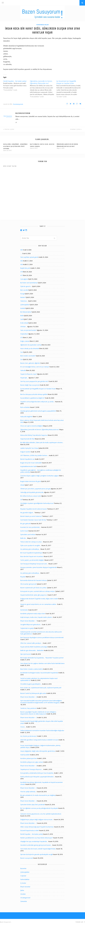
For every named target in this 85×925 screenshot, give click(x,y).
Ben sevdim (24, 290)
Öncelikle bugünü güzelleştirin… (31, 684)
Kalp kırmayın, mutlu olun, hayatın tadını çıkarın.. (36, 617)
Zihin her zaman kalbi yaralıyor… (31, 643)
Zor (21, 359)
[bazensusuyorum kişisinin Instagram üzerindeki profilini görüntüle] (26, 230)
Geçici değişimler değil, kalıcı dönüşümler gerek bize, (37, 751)
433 (21, 250)
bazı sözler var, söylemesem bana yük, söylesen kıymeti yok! (40, 688)
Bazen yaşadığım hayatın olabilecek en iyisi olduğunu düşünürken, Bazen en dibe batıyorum (38, 713)
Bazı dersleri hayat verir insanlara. (31, 556)
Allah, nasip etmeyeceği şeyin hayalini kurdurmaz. (37, 827)
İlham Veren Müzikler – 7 (28, 621)
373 (21, 337)
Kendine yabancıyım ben (28, 758)
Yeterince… (24, 301)
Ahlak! (22, 485)
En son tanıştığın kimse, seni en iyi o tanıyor (34, 367)
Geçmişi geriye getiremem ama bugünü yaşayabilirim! (38, 411)
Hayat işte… (24, 378)
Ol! (21, 500)
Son (21, 352)
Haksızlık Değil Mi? (26, 417)
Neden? (23, 297)
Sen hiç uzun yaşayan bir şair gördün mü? (34, 381)
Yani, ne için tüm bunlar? (28, 330)
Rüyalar (23, 577)
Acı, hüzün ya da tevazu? (28, 736)
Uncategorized (25, 898)
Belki (22, 316)
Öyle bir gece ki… (26, 286)
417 (21, 275)
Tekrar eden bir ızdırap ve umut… (31, 542)
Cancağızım (24, 279)
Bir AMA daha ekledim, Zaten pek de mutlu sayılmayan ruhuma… (42, 442)
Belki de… (23, 538)
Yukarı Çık (80, 922)
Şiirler (22, 890)
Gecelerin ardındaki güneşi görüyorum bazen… (36, 845)
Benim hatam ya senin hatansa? (31, 516)
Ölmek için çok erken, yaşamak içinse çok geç (35, 489)
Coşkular (23, 876)
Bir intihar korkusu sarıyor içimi (30, 496)
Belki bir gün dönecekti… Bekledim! (32, 650)
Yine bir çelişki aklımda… (28, 792)
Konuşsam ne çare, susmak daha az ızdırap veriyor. (37, 591)
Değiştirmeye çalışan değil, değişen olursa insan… (37, 819)
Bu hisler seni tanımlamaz (29, 283)
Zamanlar (23, 901)
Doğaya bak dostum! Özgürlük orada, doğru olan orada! (39, 599)
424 (21, 264)
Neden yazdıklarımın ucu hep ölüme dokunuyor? (36, 838)
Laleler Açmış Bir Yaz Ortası (29, 448)
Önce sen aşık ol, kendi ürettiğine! (31, 426)
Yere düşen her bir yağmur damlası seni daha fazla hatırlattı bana (42, 663)
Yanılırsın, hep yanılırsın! (28, 708)
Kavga (22, 294)
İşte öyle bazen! (25, 654)
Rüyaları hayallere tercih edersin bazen (33, 509)
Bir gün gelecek (25, 524)
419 (21, 272)
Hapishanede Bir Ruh (27, 439)
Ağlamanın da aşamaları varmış (30, 345)
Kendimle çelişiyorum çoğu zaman (31, 762)
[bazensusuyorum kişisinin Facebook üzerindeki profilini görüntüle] (21, 230)
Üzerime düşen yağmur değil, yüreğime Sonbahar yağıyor (39, 476)
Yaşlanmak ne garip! (27, 628)
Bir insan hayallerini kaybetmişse (31, 553)
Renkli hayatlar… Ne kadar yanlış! (31, 834)
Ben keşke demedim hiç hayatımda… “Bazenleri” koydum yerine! (42, 658)
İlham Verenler (25, 887)
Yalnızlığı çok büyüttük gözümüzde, (32, 492)
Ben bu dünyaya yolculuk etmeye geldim (33, 394)
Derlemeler (24, 610)
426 (21, 261)
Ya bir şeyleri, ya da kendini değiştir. (32, 560)
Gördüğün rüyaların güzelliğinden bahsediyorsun (37, 503)
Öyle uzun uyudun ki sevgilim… (30, 545)
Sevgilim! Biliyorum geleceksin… (31, 624)
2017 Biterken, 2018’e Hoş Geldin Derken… (34, 455)
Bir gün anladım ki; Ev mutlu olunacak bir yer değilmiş (37, 795)
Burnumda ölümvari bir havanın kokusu (33, 580)
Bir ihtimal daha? (25, 312)
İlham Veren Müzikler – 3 (28, 788)
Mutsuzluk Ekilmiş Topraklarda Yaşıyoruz (34, 435)
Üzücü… (23, 727)
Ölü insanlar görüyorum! (28, 584)
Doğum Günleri (25, 452)
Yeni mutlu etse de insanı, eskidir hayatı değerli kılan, (38, 849)
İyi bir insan (24, 531)
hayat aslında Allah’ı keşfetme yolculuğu (33, 647)
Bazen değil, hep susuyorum (30, 385)
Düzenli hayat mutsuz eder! (29, 830)
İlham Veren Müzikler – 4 (28, 766)
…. (21, 253)
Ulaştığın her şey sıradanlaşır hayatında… (34, 841)
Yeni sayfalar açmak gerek (29, 257)
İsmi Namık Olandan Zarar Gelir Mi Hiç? (33, 520)
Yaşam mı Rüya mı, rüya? (28, 374)
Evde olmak (24, 323)
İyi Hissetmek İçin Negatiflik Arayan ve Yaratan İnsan (38, 389)
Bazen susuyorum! (26, 858)
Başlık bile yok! (25, 268)
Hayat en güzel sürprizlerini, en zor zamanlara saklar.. (38, 604)
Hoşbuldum (24, 334)
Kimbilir (22, 308)
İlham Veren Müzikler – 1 (28, 823)
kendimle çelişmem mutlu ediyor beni (32, 614)
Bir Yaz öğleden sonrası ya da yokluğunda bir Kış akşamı (39, 808)
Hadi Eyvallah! (25, 755)
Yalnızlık (23, 370)
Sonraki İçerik (75, 129)
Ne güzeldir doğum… (27, 513)
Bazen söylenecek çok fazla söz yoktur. (33, 588)
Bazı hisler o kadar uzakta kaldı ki (31, 669)
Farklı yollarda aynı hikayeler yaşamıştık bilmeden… (37, 777)
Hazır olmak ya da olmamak (29, 348)
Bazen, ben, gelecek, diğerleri (30, 363)
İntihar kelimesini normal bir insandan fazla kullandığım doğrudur (42, 730)
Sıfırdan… (23, 327)
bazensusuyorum (18, 104)
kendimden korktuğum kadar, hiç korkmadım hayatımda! (39, 673)
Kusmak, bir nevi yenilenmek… (30, 527)
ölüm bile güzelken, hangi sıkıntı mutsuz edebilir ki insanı (39, 740)
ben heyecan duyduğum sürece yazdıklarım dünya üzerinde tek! (42, 637)
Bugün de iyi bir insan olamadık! (31, 463)
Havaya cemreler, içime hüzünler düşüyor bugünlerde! (38, 567)
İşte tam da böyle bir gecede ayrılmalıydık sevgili (36, 854)
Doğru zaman (24, 341)
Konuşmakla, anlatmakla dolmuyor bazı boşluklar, (37, 773)
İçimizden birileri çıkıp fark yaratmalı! (32, 805)
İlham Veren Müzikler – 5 (28, 717)
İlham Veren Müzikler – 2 (28, 801)
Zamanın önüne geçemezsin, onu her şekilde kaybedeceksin (40, 814)
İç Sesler (23, 883)
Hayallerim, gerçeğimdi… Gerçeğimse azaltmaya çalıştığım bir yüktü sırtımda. (15, 146)
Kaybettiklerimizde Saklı (28, 466)
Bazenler (23, 868)
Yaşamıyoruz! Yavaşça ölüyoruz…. (31, 769)
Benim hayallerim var (27, 459)
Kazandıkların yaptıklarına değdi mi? (32, 398)
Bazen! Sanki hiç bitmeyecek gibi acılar (33, 693)
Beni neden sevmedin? (28, 356)
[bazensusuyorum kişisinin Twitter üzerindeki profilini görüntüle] (24, 230)
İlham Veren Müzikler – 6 (28, 697)
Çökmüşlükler (24, 305)
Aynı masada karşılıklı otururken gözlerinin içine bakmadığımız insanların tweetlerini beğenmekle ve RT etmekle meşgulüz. (41, 702)
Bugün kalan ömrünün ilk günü (30, 481)
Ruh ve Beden (25, 407)
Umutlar (23, 894)
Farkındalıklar (42, 24)
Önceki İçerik (9, 129)
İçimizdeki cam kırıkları (27, 534)
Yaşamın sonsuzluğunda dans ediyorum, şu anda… (37, 402)
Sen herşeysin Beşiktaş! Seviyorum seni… (34, 564)
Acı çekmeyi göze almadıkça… (30, 549)
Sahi (21, 319)
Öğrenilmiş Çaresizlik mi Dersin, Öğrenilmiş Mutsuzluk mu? (39, 430)
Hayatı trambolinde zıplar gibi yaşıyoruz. (33, 595)
